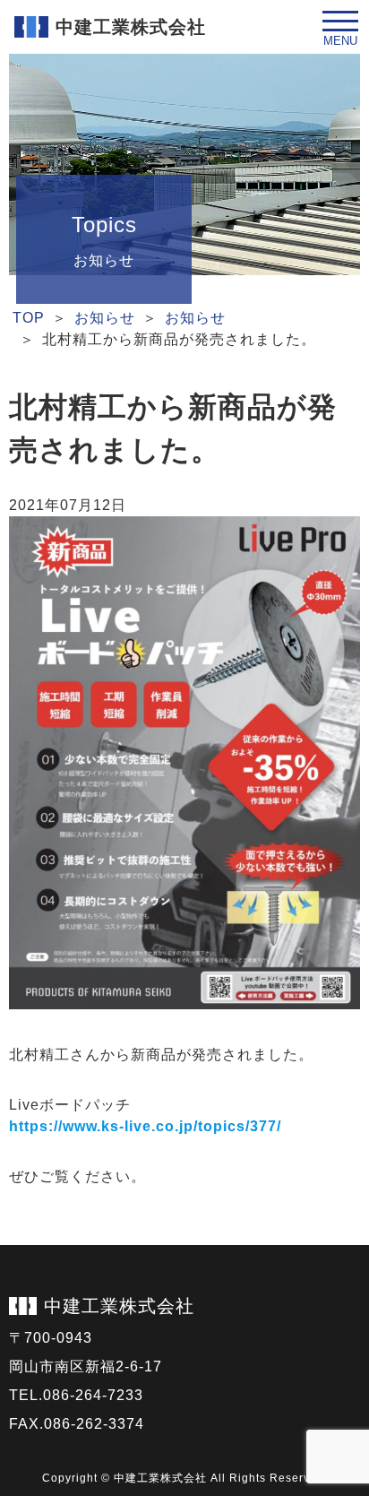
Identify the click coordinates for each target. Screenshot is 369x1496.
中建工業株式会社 (119, 1305)
